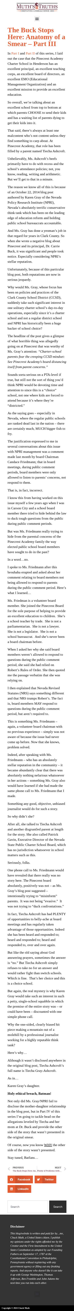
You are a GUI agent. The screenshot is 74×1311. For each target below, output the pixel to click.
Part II (30, 53)
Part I (15, 53)
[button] (37, 18)
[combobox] (28, 1207)
